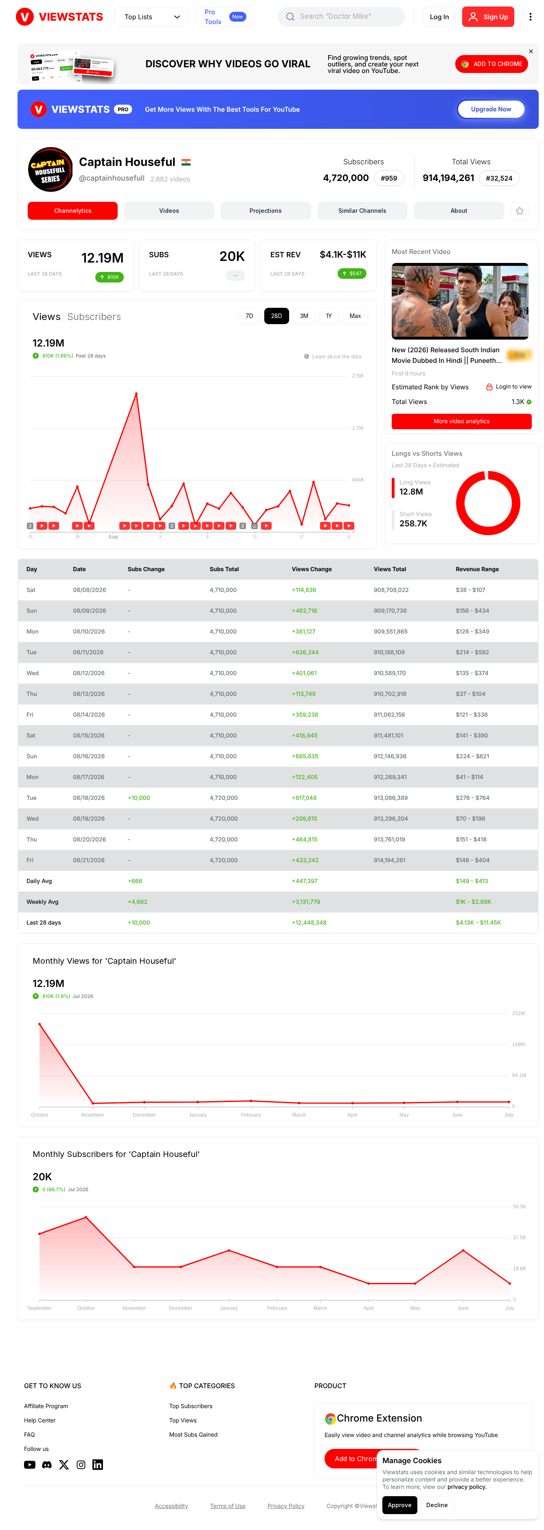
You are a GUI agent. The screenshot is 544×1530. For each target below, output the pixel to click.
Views (47, 317)
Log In (439, 17)
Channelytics (73, 210)
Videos (169, 210)
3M (304, 315)
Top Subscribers (191, 1406)
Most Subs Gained (193, 1434)
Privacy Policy (286, 1506)
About (459, 210)
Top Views (183, 1420)
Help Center (39, 1420)
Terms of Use (228, 1506)
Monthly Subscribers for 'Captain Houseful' (116, 1153)
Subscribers (94, 317)
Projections (266, 210)
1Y (329, 315)
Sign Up (496, 17)
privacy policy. (467, 1487)
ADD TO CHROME (498, 63)
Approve (400, 1504)
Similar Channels (362, 210)
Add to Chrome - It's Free (375, 1459)
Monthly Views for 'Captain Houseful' (104, 960)
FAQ (29, 1434)
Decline (437, 1504)
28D (276, 315)
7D (249, 315)
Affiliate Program (46, 1406)
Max (355, 315)
